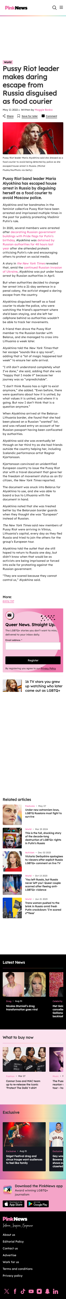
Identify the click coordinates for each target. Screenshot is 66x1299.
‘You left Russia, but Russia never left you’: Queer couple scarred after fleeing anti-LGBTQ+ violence (43, 884)
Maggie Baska (44, 109)
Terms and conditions (17, 1269)
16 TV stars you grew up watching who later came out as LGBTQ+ (43, 686)
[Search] (54, 8)
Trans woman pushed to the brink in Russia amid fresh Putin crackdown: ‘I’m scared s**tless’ (43, 908)
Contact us (10, 1248)
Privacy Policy (48, 668)
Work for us (11, 1262)
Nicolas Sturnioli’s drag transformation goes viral (22, 1007)
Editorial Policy (13, 1241)
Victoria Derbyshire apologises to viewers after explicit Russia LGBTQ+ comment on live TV (44, 860)
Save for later (30, 116)
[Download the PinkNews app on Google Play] (38, 1203)
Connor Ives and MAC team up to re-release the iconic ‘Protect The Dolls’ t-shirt (23, 1084)
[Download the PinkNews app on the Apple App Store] (13, 1203)
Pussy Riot (8, 600)
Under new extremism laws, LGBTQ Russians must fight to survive (43, 813)
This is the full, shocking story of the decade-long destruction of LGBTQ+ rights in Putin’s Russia (43, 838)
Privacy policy (13, 1275)
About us (9, 1234)
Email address (18, 640)
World (8, 62)
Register (33, 660)
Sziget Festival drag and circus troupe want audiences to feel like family (24, 1159)
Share (10, 116)
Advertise (9, 1255)
